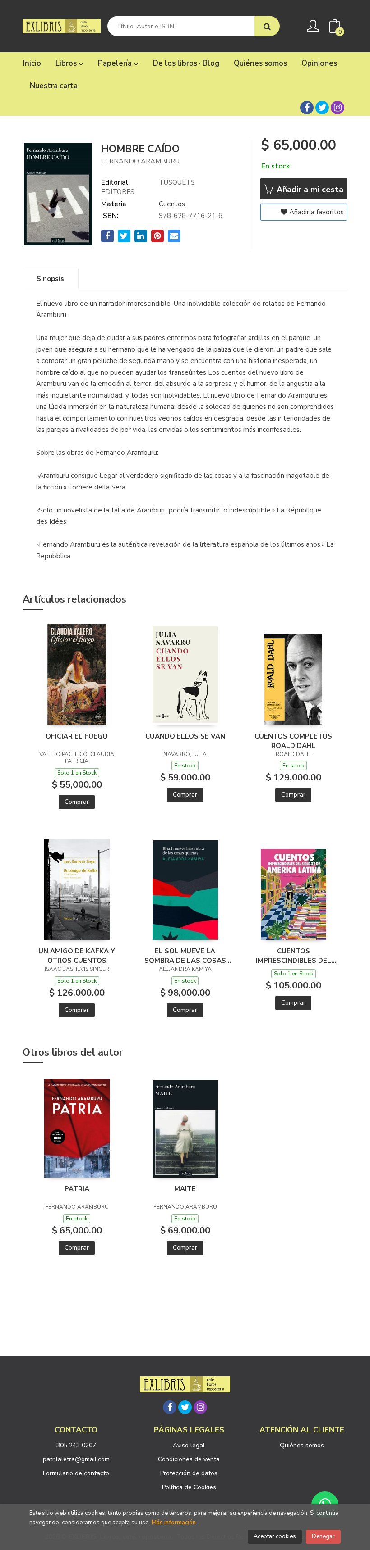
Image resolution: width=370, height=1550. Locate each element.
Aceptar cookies (275, 1536)
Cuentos (172, 203)
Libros (67, 63)
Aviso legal (189, 1445)
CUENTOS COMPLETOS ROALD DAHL (293, 741)
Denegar (323, 1536)
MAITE (185, 1188)
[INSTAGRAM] (337, 107)
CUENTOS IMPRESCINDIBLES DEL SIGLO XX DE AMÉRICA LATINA (293, 956)
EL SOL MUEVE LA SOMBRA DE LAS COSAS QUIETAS (185, 956)
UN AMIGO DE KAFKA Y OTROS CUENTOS (76, 956)
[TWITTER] (322, 107)
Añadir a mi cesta (308, 189)
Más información (174, 1522)
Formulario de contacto (76, 1473)
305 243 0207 (76, 1445)
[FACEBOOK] (307, 107)
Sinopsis (50, 278)
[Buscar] (267, 26)
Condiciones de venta (189, 1459)
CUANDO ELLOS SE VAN (185, 736)
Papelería (116, 63)
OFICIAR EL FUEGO (77, 736)
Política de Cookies (189, 1487)
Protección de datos (188, 1473)
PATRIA (77, 1188)
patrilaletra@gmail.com (76, 1459)
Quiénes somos (302, 1445)
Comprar (77, 802)
